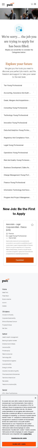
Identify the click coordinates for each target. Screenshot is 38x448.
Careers (4, 306)
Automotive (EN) (6, 364)
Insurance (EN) (6, 347)
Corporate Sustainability (9, 318)
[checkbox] (32, 224)
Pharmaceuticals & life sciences (11, 374)
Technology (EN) (6, 357)
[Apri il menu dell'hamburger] (3, 4)
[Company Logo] (17, 4)
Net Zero (4, 328)
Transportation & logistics (9, 361)
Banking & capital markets (9, 340)
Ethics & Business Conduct (9, 321)
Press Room (5, 296)
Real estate (5, 381)
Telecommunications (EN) (9, 384)
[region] (19, 421)
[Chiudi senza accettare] (35, 398)
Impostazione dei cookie (19, 438)
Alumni (4, 302)
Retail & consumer (7, 354)
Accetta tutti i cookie (19, 444)
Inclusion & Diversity (7, 315)
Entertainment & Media (8, 344)
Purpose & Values (7, 325)
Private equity (6, 350)
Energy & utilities (7, 367)
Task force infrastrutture (8, 377)
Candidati (25, 260)
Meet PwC (5, 292)
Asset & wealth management (10, 337)
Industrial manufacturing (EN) (10, 371)
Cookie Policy (27, 434)
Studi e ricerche (6, 299)
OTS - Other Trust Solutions (9, 393)
